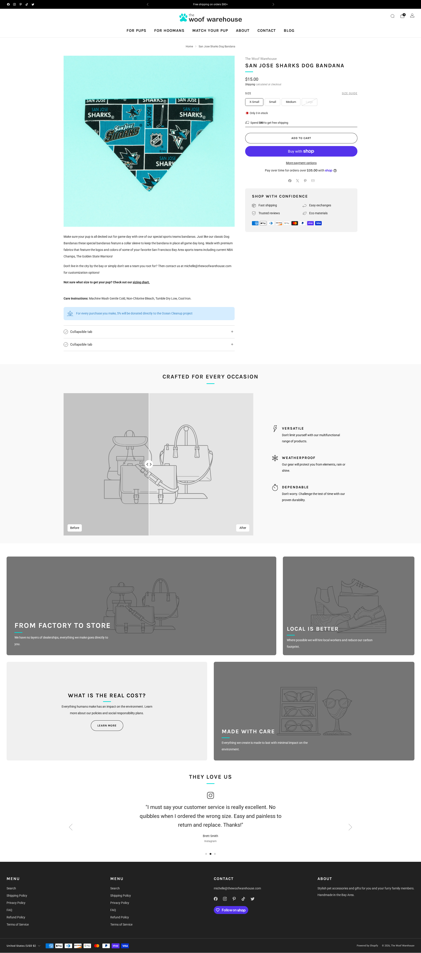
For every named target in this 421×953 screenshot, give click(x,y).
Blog (289, 30)
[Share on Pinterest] (305, 180)
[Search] (392, 16)
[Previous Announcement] (147, 4)
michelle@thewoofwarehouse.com (237, 888)
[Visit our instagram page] (14, 4)
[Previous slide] (70, 827)
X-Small (254, 102)
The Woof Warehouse (261, 59)
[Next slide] (350, 827)
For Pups (136, 30)
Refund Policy (16, 917)
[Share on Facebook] (289, 180)
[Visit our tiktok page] (27, 4)
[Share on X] (297, 180)
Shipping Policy (17, 895)
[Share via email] (312, 180)
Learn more (107, 725)
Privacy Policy (16, 903)
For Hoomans (169, 30)
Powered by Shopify (367, 945)
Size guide (349, 93)
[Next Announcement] (273, 4)
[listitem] (210, 4)
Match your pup (210, 30)
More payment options (301, 163)
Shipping (250, 84)
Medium (291, 102)
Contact (266, 30)
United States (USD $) (21, 945)
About (243, 30)
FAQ (9, 910)
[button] (206, 854)
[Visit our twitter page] (33, 4)
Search (11, 888)
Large (309, 102)
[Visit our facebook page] (8, 4)
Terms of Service (18, 924)
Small (272, 102)
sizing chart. (141, 282)
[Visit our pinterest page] (21, 4)
